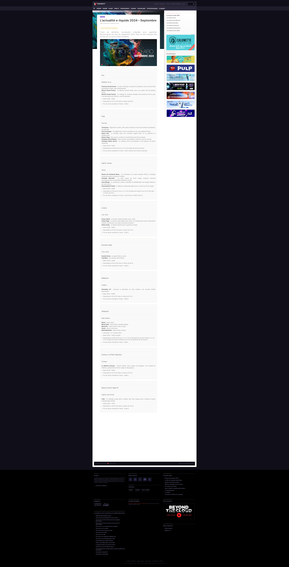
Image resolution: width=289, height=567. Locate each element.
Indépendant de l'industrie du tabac (98, 504)
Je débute (99, 8)
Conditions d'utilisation (131, 561)
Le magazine (162, 8)
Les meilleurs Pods (171, 17)
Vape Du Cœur (106, 504)
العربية (183, 4)
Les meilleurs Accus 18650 (173, 30)
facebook (130, 480)
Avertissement (148, 561)
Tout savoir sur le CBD (101, 532)
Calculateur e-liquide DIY (102, 552)
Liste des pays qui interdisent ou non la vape (107, 517)
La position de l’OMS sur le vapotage (174, 494)
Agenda (156, 4)
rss (150, 480)
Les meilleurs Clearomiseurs (173, 28)
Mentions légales (140, 561)
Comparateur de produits (102, 554)
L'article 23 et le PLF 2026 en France (105, 546)
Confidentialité (155, 561)
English (179, 4)
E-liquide (102, 16)
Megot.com (167, 530)
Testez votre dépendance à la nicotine (105, 542)
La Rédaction (106, 23)
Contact (168, 4)
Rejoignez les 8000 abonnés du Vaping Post (138, 503)
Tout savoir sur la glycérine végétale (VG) (106, 536)
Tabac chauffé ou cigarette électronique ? (175, 488)
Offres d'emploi (168, 528)
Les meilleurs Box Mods (172, 22)
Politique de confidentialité (148, 563)
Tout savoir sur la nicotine (102, 528)
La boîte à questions (124, 8)
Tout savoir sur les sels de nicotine (104, 530)
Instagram (135, 480)
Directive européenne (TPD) (171, 478)
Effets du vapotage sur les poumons (174, 484)
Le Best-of (116, 8)
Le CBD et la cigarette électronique (173, 480)
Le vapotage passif (169, 490)
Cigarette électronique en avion (103, 515)
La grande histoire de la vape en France (105, 544)
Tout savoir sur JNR (100, 534)
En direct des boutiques (152, 8)
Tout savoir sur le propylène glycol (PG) (105, 538)
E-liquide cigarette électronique (110, 11)
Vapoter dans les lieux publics (172, 482)
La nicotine (167, 492)
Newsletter (162, 4)
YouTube (145, 480)
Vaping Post (106, 2)
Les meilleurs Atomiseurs (173, 25)
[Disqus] (128, 437)
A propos (173, 4)
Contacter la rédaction (101, 485)
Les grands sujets (141, 8)
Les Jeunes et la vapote (170, 486)
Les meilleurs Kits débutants (173, 20)
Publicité (161, 561)
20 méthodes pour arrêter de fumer (104, 540)
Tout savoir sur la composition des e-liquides (106, 526)
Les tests (111, 8)
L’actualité (105, 8)
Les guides (133, 8)
